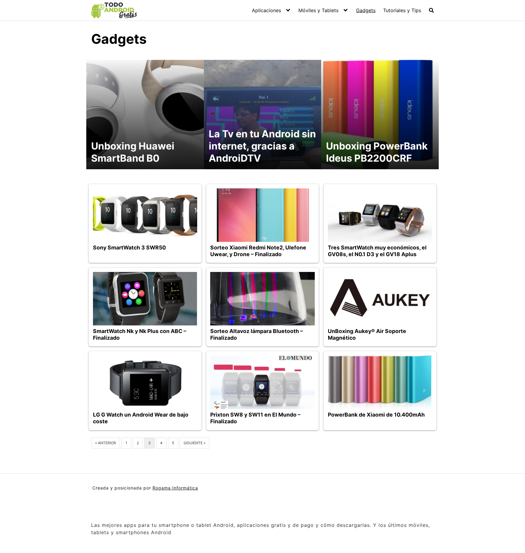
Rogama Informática (175, 487)
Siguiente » (194, 443)
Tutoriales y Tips (402, 10)
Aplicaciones (266, 10)
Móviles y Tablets (318, 10)
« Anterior (105, 443)
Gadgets (366, 10)
